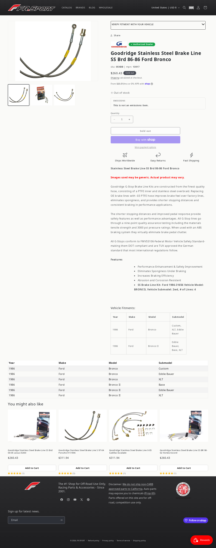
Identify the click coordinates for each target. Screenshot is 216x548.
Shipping (115, 77)
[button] (184, 7)
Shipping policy (139, 540)
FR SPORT (81, 540)
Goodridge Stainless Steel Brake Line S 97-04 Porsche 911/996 (81, 451)
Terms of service (123, 540)
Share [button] (117, 35)
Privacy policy (108, 540)
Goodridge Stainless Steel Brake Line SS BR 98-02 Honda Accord (183, 451)
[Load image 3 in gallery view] (64, 95)
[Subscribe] (61, 520)
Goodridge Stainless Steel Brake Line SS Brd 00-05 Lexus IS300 (30, 451)
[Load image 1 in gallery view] (18, 95)
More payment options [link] (145, 147)
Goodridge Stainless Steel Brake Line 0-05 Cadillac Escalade (130, 451)
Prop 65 (149, 493)
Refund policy (93, 540)
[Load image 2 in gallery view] (41, 95)
